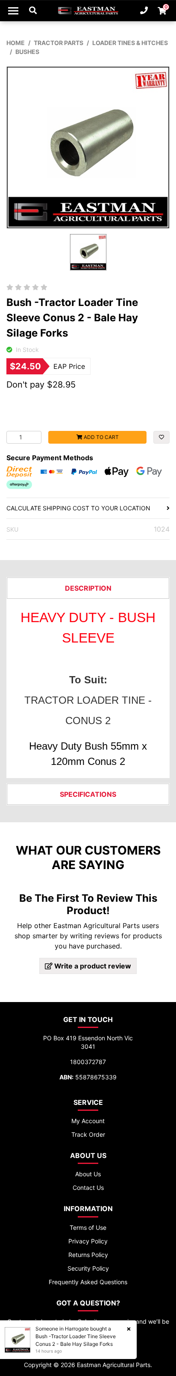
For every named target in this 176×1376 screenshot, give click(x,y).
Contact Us (88, 1187)
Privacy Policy (88, 1241)
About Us (88, 1174)
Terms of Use (88, 1227)
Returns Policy (88, 1254)
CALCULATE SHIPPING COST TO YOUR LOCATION (78, 508)
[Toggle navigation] (13, 10)
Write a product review (92, 966)
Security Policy (88, 1268)
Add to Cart (100, 437)
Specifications (88, 794)
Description (88, 588)
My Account (88, 1120)
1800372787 (88, 1061)
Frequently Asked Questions (88, 1281)
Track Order (88, 1134)
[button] (161, 437)
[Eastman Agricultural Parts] (88, 10)
